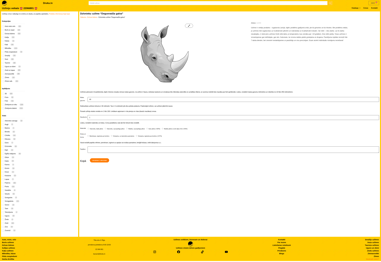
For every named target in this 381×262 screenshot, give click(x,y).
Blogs (281, 254)
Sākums (83, 17)
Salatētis (8, 190)
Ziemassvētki (9, 74)
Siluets (7, 194)
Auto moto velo (10, 26)
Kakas (7, 41)
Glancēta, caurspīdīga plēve (115, 129)
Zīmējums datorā (11, 108)
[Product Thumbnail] (189, 26)
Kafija (7, 37)
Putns (7, 186)
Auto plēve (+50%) (154, 129)
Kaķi (6, 44)
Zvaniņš (7, 230)
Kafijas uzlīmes (8, 248)
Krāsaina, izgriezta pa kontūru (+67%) (150, 136)
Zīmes (7, 77)
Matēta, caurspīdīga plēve (136, 129)
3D (6, 93)
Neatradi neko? (372, 259)
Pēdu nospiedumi (11, 52)
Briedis (7, 132)
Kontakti (374, 8)
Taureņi (7, 63)
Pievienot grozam (99, 160)
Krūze (7, 172)
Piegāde (281, 248)
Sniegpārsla (9, 201)
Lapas (7, 179)
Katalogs (355, 8)
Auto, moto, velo (9, 240)
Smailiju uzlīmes (372, 240)
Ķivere (7, 168)
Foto (6, 101)
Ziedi (6, 223)
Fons (6, 97)
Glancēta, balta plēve (96, 129)
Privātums (281, 251)
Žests (7, 219)
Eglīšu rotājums (10, 153)
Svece (7, 205)
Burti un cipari (9, 30)
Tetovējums (9, 212)
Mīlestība (8, 48)
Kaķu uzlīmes (7, 251)
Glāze (7, 157)
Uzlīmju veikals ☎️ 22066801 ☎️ (19, 8)
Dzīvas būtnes (10, 33)
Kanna (7, 164)
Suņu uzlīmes (373, 242)
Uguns (7, 216)
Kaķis (7, 161)
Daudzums (83, 117)
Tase (6, 208)
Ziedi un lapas (10, 70)
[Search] (329, 3)
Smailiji (7, 55)
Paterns (7, 183)
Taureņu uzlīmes (372, 245)
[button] (356, 8)
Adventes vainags (11, 121)
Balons (7, 128)
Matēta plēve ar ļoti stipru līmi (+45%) (175, 129)
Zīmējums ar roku (11, 104)
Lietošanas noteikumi (282, 245)
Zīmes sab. (9, 81)
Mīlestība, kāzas (9, 254)
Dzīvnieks (8, 146)
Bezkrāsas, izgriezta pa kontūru (99, 136)
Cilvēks (7, 135)
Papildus (83, 149)
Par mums (281, 242)
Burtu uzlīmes (8, 242)
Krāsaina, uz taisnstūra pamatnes (123, 136)
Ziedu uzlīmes (373, 251)
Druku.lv (48, 3)
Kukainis (8, 175)
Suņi (6, 59)
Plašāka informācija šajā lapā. (59, 14)
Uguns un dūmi (10, 66)
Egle (6, 150)
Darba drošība (8, 259)
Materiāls (83, 128)
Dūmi (7, 143)
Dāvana (7, 139)
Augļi (6, 124)
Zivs (6, 227)
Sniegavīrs (8, 197)
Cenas (365, 8)
